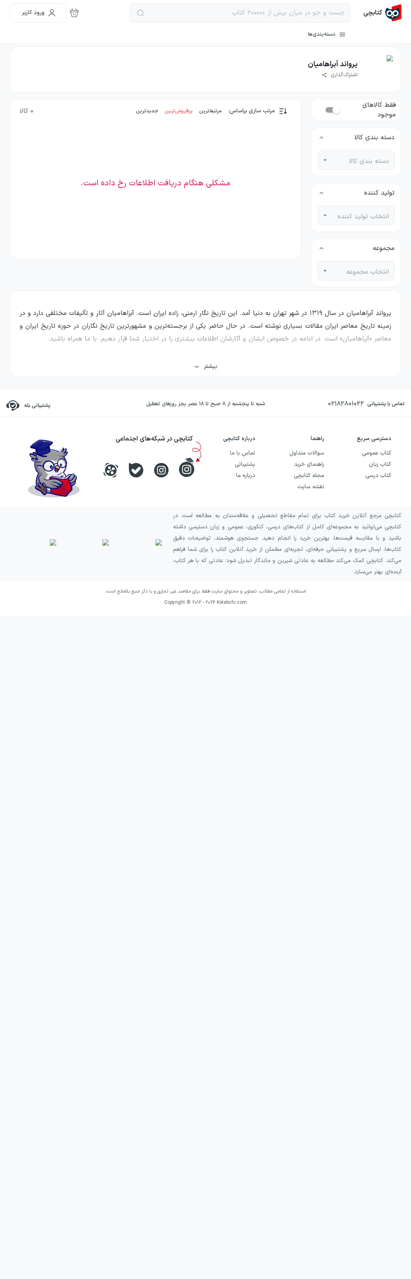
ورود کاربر (33, 12)
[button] (338, 75)
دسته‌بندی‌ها (322, 34)
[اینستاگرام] (161, 470)
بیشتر (210, 366)
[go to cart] (74, 13)
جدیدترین (147, 111)
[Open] (325, 160)
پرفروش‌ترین (179, 111)
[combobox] (362, 160)
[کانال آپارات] (110, 470)
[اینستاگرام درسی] (186, 467)
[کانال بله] (136, 470)
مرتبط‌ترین (210, 111)
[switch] (336, 110)
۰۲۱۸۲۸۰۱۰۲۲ (346, 404)
